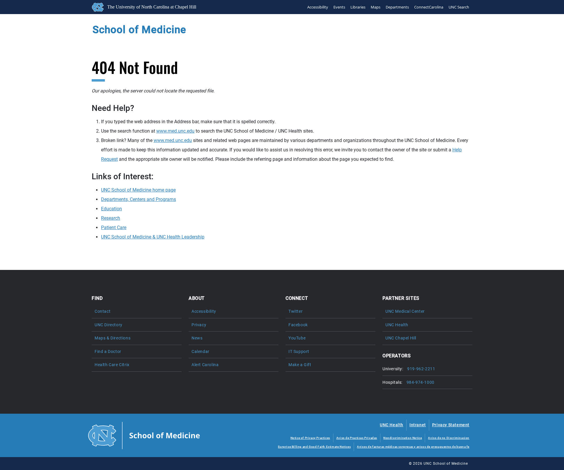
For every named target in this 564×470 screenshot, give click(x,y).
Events (339, 7)
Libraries (357, 7)
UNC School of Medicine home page (138, 190)
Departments (397, 7)
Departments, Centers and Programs (138, 199)
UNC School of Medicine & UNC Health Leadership (152, 237)
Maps (375, 7)
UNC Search (459, 7)
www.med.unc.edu (175, 131)
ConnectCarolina (428, 7)
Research (110, 218)
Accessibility (317, 7)
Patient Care (113, 227)
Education (111, 209)
